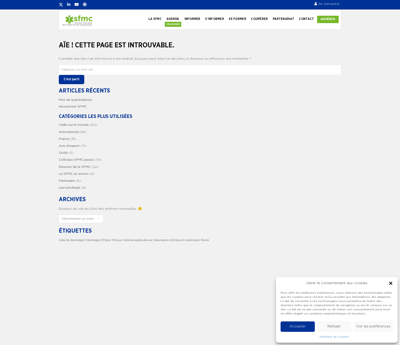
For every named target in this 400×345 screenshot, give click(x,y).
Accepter (298, 326)
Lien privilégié (69, 187)
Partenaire (67, 180)
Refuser (334, 326)
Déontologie (92, 240)
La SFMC (155, 19)
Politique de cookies (334, 336)
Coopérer (259, 19)
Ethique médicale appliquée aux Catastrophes (140, 240)
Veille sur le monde (74, 124)
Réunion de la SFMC (75, 167)
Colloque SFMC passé (76, 159)
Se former (237, 19)
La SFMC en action (73, 174)
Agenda (172, 19)
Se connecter (329, 4)
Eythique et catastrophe (185, 240)
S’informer (214, 19)
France (64, 139)
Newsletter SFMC (73, 106)
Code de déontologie (71, 240)
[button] (390, 283)
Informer (192, 19)
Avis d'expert (69, 146)
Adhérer (328, 19)
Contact (306, 19)
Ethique (106, 240)
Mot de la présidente (75, 100)
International (68, 132)
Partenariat (283, 19)
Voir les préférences (373, 326)
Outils (63, 152)
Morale (205, 240)
